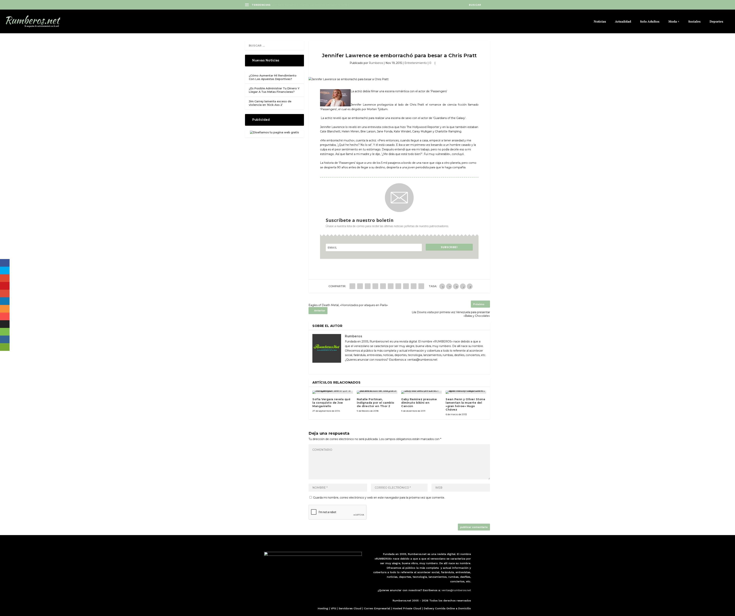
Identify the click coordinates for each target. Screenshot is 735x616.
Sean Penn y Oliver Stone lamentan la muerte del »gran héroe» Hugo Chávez (465, 404)
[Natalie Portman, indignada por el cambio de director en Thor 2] (377, 392)
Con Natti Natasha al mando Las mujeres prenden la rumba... (311, 4)
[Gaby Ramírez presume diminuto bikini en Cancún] (421, 392)
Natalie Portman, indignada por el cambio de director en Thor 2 (375, 403)
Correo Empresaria (376, 608)
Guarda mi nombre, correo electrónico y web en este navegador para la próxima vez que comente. (379, 497)
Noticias (600, 22)
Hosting (323, 608)
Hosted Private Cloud (407, 608)
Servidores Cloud (350, 608)
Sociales (694, 22)
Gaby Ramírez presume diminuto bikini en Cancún (419, 403)
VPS (333, 608)
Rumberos (376, 63)
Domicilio (464, 608)
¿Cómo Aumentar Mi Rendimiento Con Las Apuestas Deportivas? (272, 77)
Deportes (716, 22)
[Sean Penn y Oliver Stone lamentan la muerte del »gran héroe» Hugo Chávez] (466, 392)
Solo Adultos (649, 22)
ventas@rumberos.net (456, 590)
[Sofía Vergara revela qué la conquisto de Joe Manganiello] (332, 392)
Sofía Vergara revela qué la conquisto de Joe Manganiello (331, 403)
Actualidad (623, 22)
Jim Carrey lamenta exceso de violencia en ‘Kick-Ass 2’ (270, 103)
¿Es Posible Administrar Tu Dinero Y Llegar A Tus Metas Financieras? (274, 90)
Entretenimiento (415, 63)
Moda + (673, 22)
